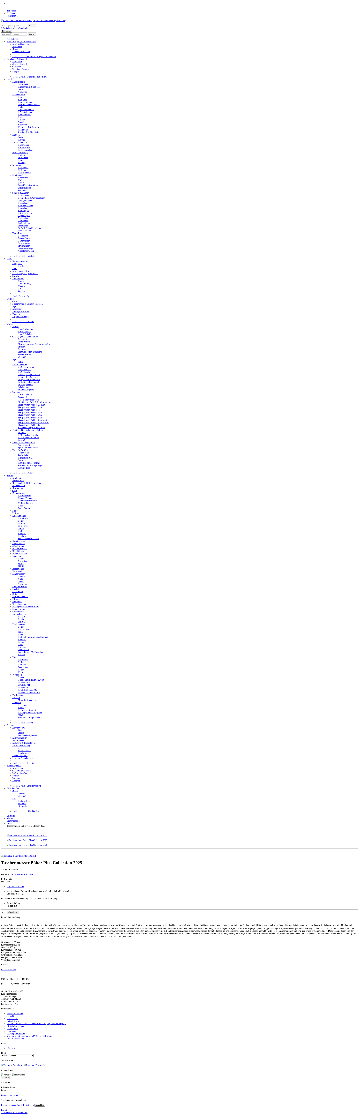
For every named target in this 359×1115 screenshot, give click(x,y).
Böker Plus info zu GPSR (22, 874)
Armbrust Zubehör (20, 44)
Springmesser (18, 611)
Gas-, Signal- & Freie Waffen (25, 336)
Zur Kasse (11, 11)
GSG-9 (21, 528)
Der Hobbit (23, 705)
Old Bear (22, 647)
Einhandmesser (19, 516)
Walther (21, 140)
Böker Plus (23, 659)
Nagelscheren (24, 218)
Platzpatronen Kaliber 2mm (30, 412)
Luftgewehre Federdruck (29, 379)
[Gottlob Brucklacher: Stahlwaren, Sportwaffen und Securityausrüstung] (33, 20)
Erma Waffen (24, 341)
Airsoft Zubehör (25, 334)
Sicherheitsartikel (19, 755)
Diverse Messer (25, 238)
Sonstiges (22, 460)
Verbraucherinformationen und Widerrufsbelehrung (29, 1036)
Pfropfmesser (24, 246)
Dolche (15, 513)
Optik (9, 258)
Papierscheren (24, 223)
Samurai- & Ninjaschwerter (30, 717)
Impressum (11, 1031)
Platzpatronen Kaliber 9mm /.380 (32, 420)
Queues (21, 793)
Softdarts (22, 803)
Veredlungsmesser (26, 251)
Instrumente (23, 157)
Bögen (15, 49)
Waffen (10, 324)
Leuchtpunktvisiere (20, 271)
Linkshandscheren (26, 150)
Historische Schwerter (27, 710)
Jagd (14, 306)
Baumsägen (23, 236)
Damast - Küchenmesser (29, 104)
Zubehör (22, 357)
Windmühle (23, 130)
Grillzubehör (23, 84)
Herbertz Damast (25, 503)
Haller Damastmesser (27, 500)
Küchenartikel (18, 82)
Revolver (22, 349)
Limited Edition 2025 (27, 690)
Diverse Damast (25, 498)
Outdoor (10, 299)
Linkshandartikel (19, 142)
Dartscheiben (24, 801)
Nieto (20, 579)
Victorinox (22, 92)
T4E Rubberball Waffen (28, 437)
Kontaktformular (8, 969)
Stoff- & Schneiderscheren (29, 228)
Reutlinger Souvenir (21, 69)
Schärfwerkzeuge (25, 248)
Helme (21, 707)
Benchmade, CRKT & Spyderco (26, 483)
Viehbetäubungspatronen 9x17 (31, 427)
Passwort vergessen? (10, 1095)
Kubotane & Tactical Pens (23, 743)
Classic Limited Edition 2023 (31, 680)
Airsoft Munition (25, 329)
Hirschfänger (18, 551)
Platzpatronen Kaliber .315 (30, 407)
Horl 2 (21, 180)
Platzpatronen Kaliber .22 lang (31, 405)
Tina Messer (17, 233)
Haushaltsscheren (25, 205)
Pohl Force (17, 601)
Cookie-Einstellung (15, 1038)
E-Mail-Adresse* (8, 1087)
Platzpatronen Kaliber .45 (29, 410)
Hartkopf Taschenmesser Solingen (33, 637)
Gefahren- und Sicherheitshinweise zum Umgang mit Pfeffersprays (36, 1023)
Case (14, 490)
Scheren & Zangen (20, 193)
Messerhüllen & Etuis (27, 700)
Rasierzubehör (24, 172)
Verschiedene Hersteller (28, 538)
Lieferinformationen (15, 1026)
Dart (14, 798)
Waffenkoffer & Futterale (29, 463)
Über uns (11, 1048)
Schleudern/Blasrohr (21, 51)
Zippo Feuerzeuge (20, 316)
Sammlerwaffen (25, 445)
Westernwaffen (24, 354)
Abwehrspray (18, 768)
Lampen (16, 135)
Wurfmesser (17, 695)
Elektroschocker (19, 738)
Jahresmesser (18, 569)
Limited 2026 (24, 687)
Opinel (21, 122)
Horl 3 (21, 183)
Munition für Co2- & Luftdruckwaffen (35, 402)
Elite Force (23, 526)
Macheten (16, 589)
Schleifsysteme (24, 188)
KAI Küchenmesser (27, 112)
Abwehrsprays (18, 728)
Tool (14, 657)
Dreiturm (22, 155)
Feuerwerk (22, 397)
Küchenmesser (18, 94)
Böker (20, 97)
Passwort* (5, 1090)
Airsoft (15, 326)
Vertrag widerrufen (15, 1013)
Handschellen (18, 740)
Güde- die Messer (26, 109)
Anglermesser (18, 478)
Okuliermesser (24, 243)
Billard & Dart (13, 788)
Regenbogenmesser (21, 604)
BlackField (23, 518)
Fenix (20, 137)
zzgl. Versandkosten (15, 886)
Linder (21, 642)
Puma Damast (24, 508)
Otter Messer (23, 649)
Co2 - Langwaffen (26, 367)
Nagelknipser (24, 215)
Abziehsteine (23, 177)
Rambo (21, 619)
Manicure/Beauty (20, 152)
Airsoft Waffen (24, 331)
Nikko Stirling (24, 283)
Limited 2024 (24, 685)
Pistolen (21, 347)
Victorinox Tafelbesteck (28, 127)
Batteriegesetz (13, 1021)
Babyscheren (23, 195)
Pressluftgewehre (25, 384)
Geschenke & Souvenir (17, 59)
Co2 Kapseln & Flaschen (29, 374)
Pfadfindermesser (20, 596)
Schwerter (16, 702)
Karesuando (17, 571)
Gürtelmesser (18, 546)
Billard (15, 791)
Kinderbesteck (24, 114)
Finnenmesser (18, 543)
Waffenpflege (24, 468)
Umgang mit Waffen (16, 1033)
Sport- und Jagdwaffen (28, 447)
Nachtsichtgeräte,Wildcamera (25, 273)
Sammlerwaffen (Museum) (30, 352)
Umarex (21, 286)
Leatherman (23, 667)
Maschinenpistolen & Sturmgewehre (34, 344)
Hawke (21, 266)
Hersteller (5, 1053)
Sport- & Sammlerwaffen (23, 442)
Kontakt (10, 1016)
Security (10, 725)
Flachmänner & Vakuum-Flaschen (27, 304)
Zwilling (22, 162)
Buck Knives (24, 629)
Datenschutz (12, 1018)
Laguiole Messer (19, 586)
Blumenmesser (18, 485)
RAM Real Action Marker (29, 435)
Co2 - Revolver (25, 372)
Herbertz (22, 533)
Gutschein (16, 66)
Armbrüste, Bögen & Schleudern (21, 41)
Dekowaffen (23, 339)
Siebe (20, 89)
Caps (14, 301)
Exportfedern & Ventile (28, 377)
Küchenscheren (25, 213)
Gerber (21, 662)
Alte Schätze (12, 39)
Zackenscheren (24, 230)
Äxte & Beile (18, 480)
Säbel (20, 715)
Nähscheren (23, 220)
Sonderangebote (14, 765)
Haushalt (11, 79)
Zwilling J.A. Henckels (28, 132)
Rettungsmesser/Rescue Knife (25, 606)
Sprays (21, 733)
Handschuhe (23, 753)
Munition (16, 392)
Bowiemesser (18, 488)
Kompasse (17, 309)
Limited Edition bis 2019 (29, 692)
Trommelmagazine (26, 389)
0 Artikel (5, 28)
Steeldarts (22, 806)
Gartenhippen (24, 241)
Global (21, 107)
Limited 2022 (24, 682)
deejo (20, 632)
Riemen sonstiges (25, 458)
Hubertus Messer (19, 553)
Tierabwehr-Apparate (27, 735)
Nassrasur (16, 165)
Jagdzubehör (23, 455)
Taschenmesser (19, 624)
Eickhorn (22, 523)
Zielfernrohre (18, 278)
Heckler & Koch (19, 548)
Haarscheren (23, 203)
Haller (20, 531)
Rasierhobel (23, 167)
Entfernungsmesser (20, 261)
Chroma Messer (25, 102)
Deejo (15, 511)
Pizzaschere (23, 225)
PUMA (21, 566)
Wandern (16, 314)
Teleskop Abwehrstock (22, 758)
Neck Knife (17, 591)
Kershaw (22, 536)
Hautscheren (23, 208)
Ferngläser (17, 263)
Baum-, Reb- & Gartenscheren (31, 198)
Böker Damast (24, 495)
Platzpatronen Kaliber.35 (29, 425)
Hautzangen (23, 210)
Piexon (21, 730)
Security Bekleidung (21, 745)
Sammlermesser (19, 609)
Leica (14, 268)
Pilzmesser (17, 599)
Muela (21, 564)
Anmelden (11, 16)
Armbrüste (17, 46)
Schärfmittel (17, 175)
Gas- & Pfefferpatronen (28, 400)
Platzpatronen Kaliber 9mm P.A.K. (33, 422)
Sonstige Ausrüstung (21, 311)
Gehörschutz (23, 453)
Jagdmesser (17, 556)
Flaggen (15, 72)
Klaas (20, 117)
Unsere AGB (12, 1028)
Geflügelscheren (25, 200)
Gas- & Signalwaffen (21, 770)
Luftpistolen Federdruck (28, 382)
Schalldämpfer (24, 387)
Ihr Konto (11, 13)
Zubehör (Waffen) (20, 450)
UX (19, 289)
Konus (21, 281)
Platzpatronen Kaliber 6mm (30, 415)
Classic (21, 677)
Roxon (21, 670)
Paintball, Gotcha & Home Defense (28, 430)
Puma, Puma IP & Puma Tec (30, 652)
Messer (10, 475)
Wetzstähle (22, 190)
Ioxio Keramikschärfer (28, 185)
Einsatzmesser (18, 541)
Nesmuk (21, 119)
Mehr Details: (34, 56)
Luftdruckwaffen (19, 364)
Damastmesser (18, 493)
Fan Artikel (17, 61)
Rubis (20, 160)
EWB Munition (25, 394)
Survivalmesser (19, 614)
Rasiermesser (24, 170)
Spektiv (15, 276)
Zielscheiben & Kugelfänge (30, 465)
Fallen (20, 362)
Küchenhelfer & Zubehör (29, 87)
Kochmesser (23, 145)
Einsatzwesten (24, 750)
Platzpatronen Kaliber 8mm (30, 417)
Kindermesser (18, 574)
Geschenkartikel (19, 64)
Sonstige (22, 622)
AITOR (21, 617)
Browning (22, 561)
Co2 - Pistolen (24, 369)
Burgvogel (22, 99)
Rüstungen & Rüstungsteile (30, 712)
